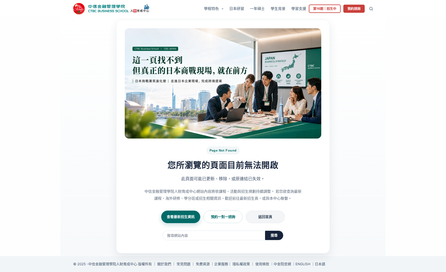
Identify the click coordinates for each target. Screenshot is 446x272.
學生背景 (278, 8)
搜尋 (274, 235)
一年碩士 (257, 8)
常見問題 (183, 264)
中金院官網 (282, 264)
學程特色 (211, 8)
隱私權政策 (241, 264)
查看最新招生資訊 (181, 217)
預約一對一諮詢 (223, 217)
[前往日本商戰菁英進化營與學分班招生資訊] (223, 83)
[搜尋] (371, 8)
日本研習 (236, 8)
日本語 (320, 264)
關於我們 (164, 264)
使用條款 (262, 264)
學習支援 (298, 8)
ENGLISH (302, 264)
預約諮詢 (354, 8)
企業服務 (221, 264)
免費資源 (203, 264)
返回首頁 (265, 217)
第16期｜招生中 (324, 8)
